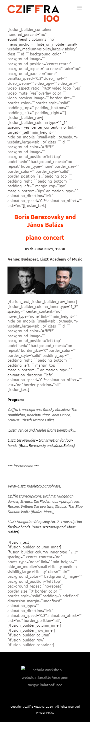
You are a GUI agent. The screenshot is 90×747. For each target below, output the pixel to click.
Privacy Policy (45, 712)
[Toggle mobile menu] (79, 7)
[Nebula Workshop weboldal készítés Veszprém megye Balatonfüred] (45, 677)
